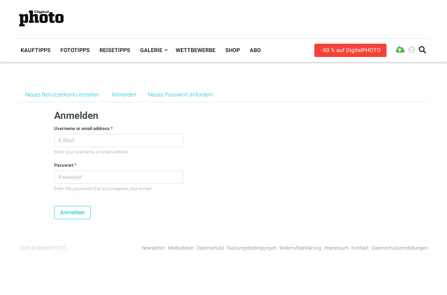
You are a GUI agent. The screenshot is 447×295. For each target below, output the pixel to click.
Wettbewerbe (195, 50)
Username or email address (83, 128)
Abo (255, 50)
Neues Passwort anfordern (180, 94)
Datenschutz (210, 248)
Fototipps (75, 50)
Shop (232, 50)
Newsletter (153, 248)
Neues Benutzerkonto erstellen (62, 94)
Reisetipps (115, 50)
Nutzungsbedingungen (252, 248)
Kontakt (360, 248)
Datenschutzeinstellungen (400, 248)
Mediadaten (181, 248)
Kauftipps (36, 50)
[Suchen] (422, 50)
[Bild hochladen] (400, 50)
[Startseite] (41, 18)
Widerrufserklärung (300, 248)
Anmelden (126, 94)
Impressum (336, 248)
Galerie (151, 50)
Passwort (65, 165)
